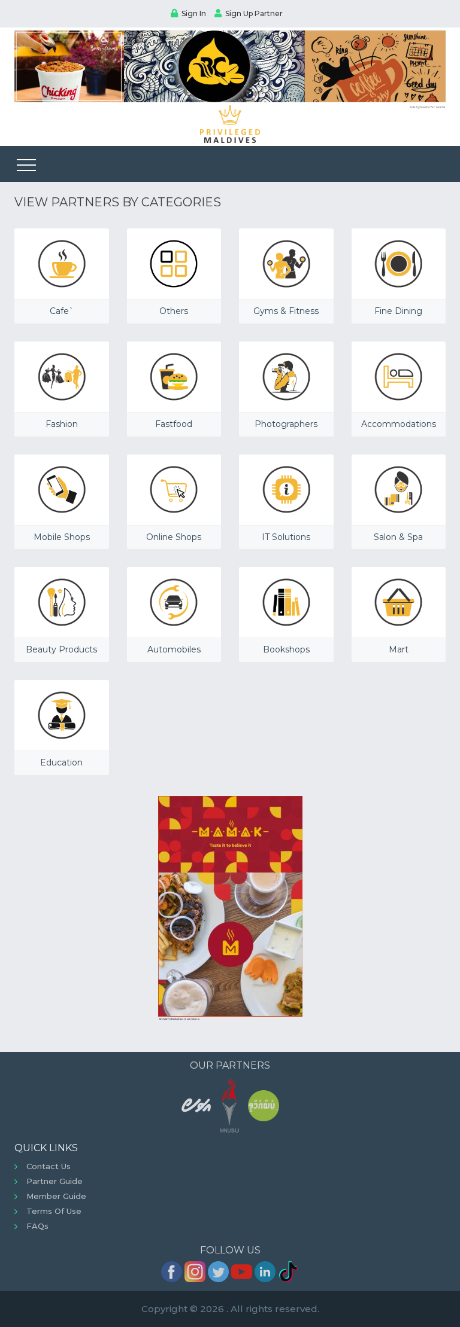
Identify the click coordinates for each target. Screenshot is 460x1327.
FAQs (37, 1226)
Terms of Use (53, 1211)
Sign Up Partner (254, 13)
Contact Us (48, 1166)
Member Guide (56, 1196)
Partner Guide (54, 1181)
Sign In (193, 13)
